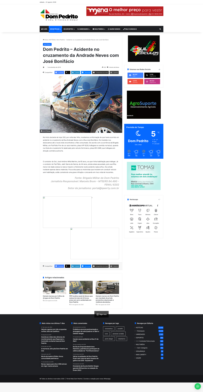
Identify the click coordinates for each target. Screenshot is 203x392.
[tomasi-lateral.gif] (144, 189)
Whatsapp (107, 379)
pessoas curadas (118, 334)
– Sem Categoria (141, 348)
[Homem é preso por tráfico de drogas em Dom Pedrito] (54, 287)
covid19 (120, 328)
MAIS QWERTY (141, 354)
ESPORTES (69, 29)
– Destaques (140, 331)
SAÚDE (138, 358)
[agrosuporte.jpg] (144, 118)
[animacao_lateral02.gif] (143, 48)
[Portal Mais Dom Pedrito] (59, 15)
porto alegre (109, 339)
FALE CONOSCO (131, 29)
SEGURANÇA (140, 351)
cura (106, 334)
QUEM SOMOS (114, 29)
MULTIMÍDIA (99, 29)
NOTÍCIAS (55, 29)
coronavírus (109, 328)
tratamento (121, 339)
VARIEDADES (84, 29)
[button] (198, 386)
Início (46, 40)
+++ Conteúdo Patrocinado (145, 341)
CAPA (45, 29)
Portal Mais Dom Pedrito (74, 379)
